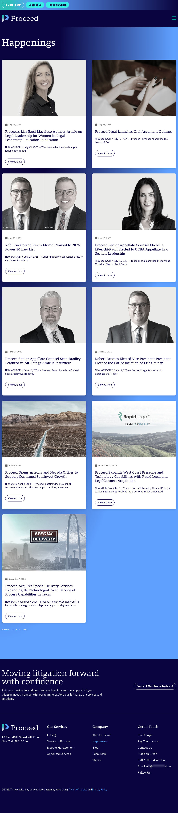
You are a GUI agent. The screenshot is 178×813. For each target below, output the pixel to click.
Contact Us (145, 747)
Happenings (100, 741)
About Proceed (101, 735)
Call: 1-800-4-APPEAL (152, 760)
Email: (155, 766)
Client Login (145, 735)
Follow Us (144, 772)
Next (25, 629)
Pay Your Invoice (148, 741)
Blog (95, 747)
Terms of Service (78, 789)
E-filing (51, 735)
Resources (99, 754)
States (96, 760)
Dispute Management (60, 747)
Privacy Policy (99, 789)
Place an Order (147, 754)
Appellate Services (59, 754)
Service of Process (58, 741)
